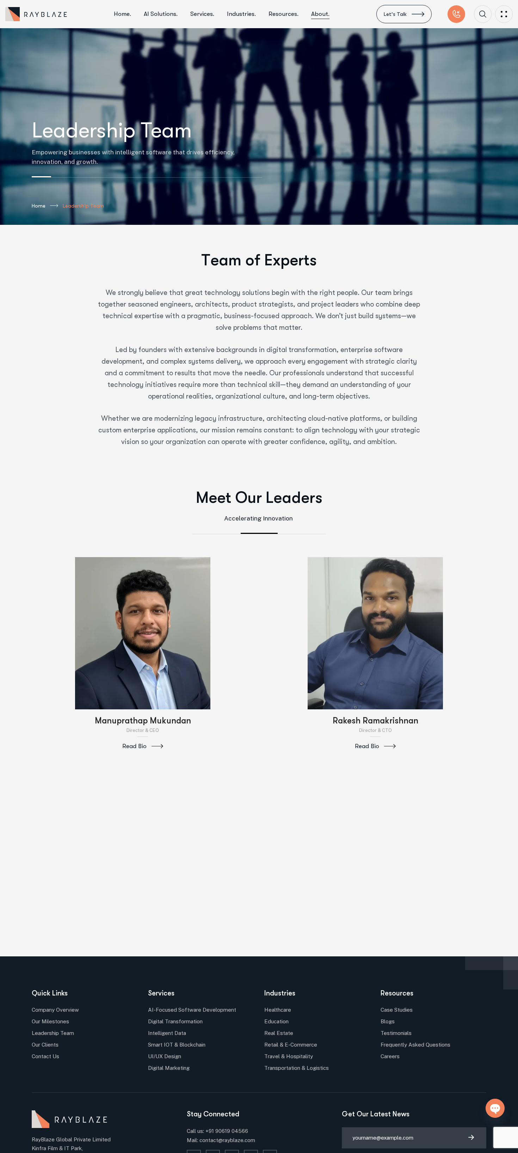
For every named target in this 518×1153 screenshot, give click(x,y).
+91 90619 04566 (226, 1131)
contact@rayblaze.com (227, 1140)
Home (38, 206)
